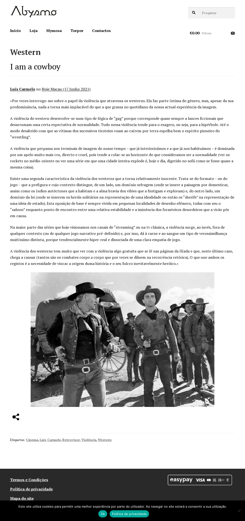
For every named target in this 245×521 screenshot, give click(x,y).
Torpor (77, 30)
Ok (103, 514)
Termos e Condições (29, 479)
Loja (33, 30)
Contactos (101, 30)
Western (104, 439)
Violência (88, 439)
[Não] (239, 510)
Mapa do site (22, 498)
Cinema (32, 439)
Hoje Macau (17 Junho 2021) (66, 89)
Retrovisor (71, 439)
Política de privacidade (31, 489)
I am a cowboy (35, 66)
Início (15, 30)
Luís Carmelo (22, 89)
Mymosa (54, 30)
